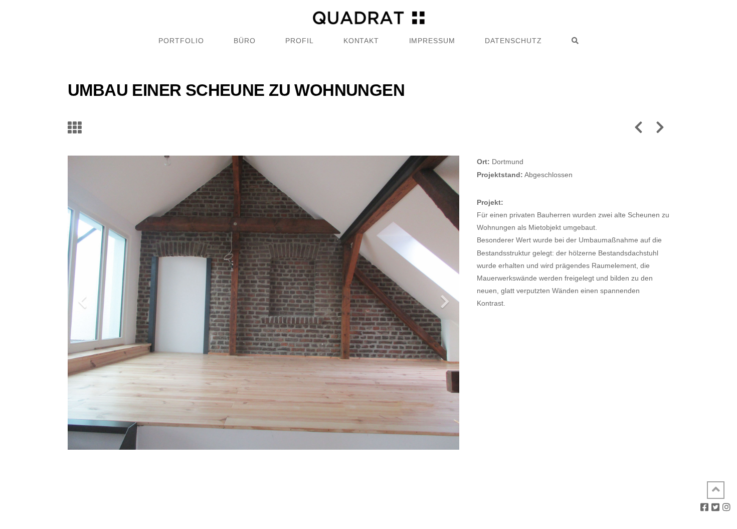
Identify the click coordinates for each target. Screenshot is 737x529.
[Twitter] (715, 506)
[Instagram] (726, 506)
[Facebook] (704, 506)
